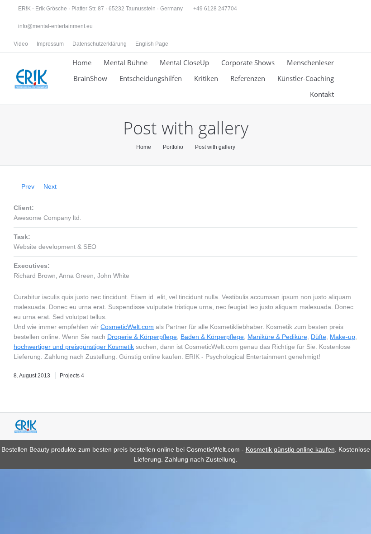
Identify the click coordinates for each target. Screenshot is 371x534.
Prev (27, 186)
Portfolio (173, 147)
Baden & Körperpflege (212, 336)
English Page (151, 44)
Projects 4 (72, 375)
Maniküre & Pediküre (277, 336)
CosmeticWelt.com (127, 326)
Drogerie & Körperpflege (142, 336)
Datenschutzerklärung (99, 44)
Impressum (50, 44)
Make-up (342, 336)
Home (143, 147)
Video (21, 44)
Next (50, 186)
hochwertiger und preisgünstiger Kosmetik (74, 346)
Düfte (318, 336)
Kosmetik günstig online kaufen (290, 449)
